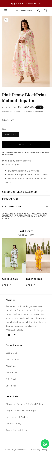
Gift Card (11, 379)
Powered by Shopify (39, 450)
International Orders (17, 417)
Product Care (13, 359)
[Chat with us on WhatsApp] (45, 444)
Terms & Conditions (16, 430)
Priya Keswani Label (20, 450)
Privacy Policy (13, 423)
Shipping (19, 111)
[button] (6, 10)
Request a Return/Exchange (21, 410)
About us (11, 366)
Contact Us (12, 372)
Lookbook (11, 385)
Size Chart (8, 120)
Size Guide (11, 353)
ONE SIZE (10, 134)
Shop (5, 284)
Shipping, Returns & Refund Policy (24, 404)
